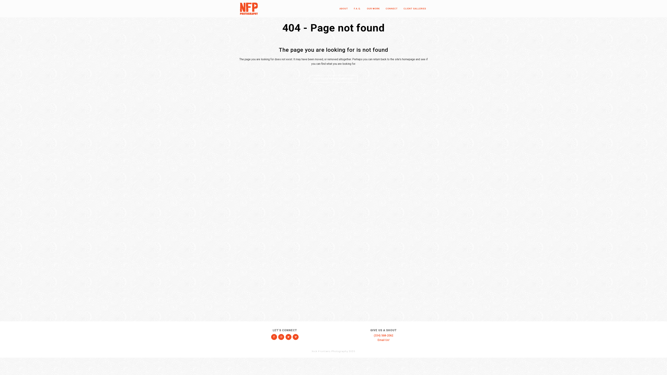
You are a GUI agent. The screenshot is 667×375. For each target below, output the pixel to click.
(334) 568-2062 (383, 335)
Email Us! (383, 340)
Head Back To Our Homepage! (333, 78)
